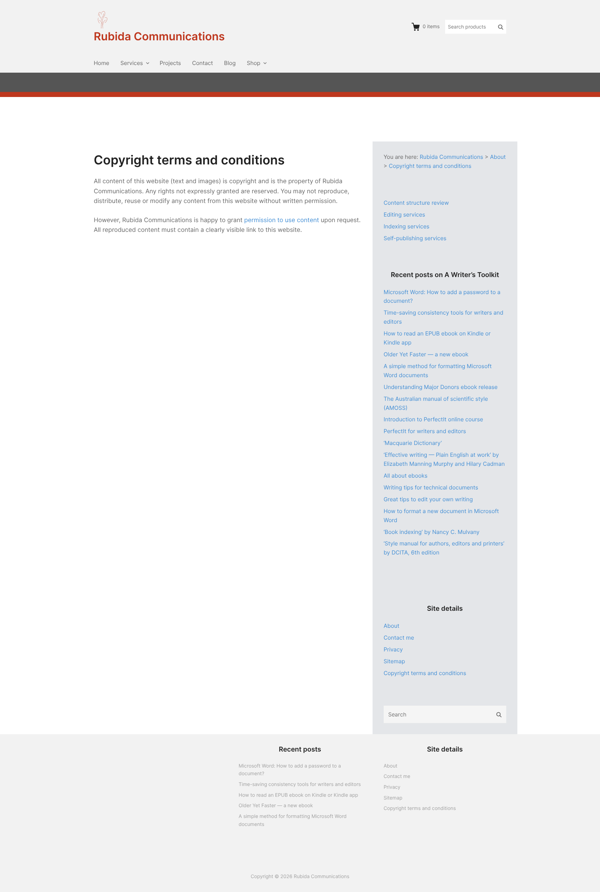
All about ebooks (405, 475)
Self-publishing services (415, 238)
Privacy (393, 649)
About (391, 625)
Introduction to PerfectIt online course (433, 419)
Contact (202, 62)
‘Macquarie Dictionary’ (413, 442)
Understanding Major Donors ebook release (441, 386)
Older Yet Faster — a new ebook (426, 354)
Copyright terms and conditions (425, 673)
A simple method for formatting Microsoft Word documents (293, 820)
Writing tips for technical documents (431, 487)
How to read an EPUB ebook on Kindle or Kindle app (298, 795)
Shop (253, 62)
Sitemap (394, 661)
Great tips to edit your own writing (428, 499)
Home (101, 62)
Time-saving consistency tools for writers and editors (300, 784)
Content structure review (416, 202)
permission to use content (281, 220)
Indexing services (407, 226)
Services (131, 62)
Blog (230, 62)
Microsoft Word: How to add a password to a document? (290, 770)
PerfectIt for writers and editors (425, 431)
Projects (170, 62)
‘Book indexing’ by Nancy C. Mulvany (432, 531)
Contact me (399, 637)
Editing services (404, 214)
